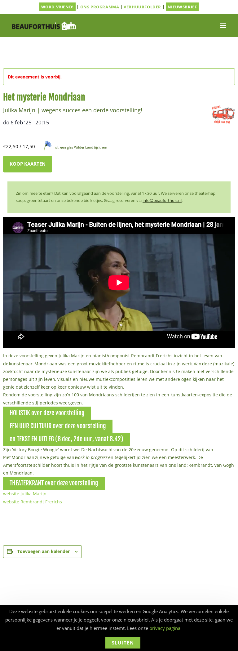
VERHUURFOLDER (142, 7)
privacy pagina (164, 628)
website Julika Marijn (24, 494)
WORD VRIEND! (57, 7)
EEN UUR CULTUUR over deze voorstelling (58, 426)
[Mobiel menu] (223, 25)
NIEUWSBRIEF (182, 7)
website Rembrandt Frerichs (32, 502)
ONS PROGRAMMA (99, 7)
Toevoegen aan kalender (43, 551)
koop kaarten (28, 164)
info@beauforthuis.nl (162, 200)
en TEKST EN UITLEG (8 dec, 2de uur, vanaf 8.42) (66, 439)
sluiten (123, 643)
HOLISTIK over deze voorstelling (47, 413)
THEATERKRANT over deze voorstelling (54, 483)
